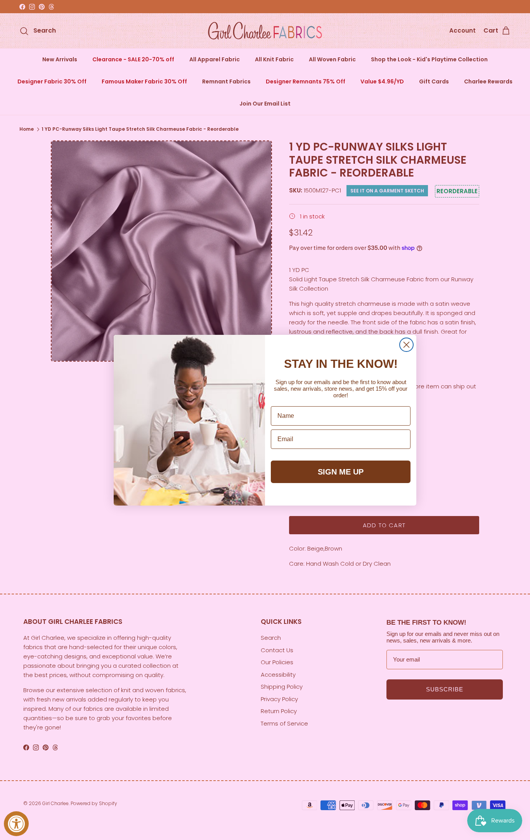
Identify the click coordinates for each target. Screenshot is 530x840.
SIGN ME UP (341, 472)
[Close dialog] (406, 345)
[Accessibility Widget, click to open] (16, 823)
